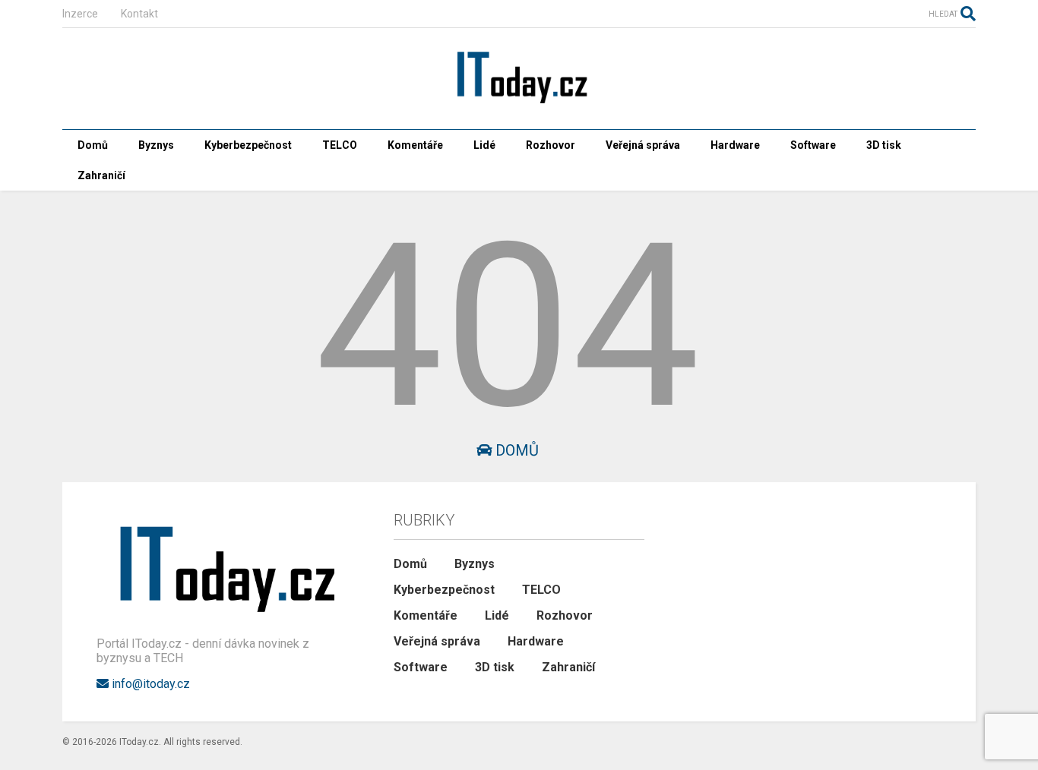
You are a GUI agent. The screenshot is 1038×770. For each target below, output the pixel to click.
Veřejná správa (643, 145)
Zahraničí (101, 175)
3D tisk (883, 145)
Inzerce (80, 14)
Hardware (735, 145)
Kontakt (139, 14)
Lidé (484, 145)
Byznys (156, 145)
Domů (93, 145)
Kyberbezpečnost (248, 145)
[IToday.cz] (519, 102)
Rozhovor (550, 145)
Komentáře (415, 145)
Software (813, 145)
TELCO (339, 145)
